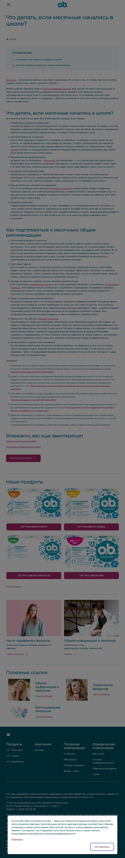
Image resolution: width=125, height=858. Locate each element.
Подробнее (17, 839)
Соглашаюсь (102, 847)
